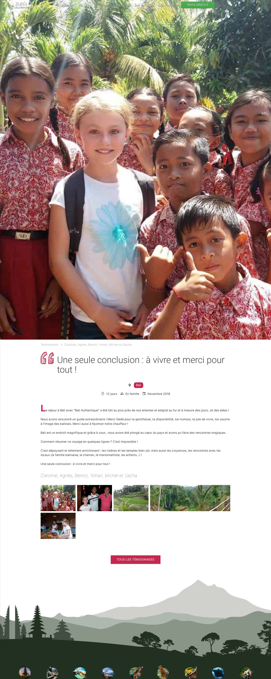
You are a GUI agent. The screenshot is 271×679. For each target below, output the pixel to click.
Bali (138, 385)
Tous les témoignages (135, 559)
